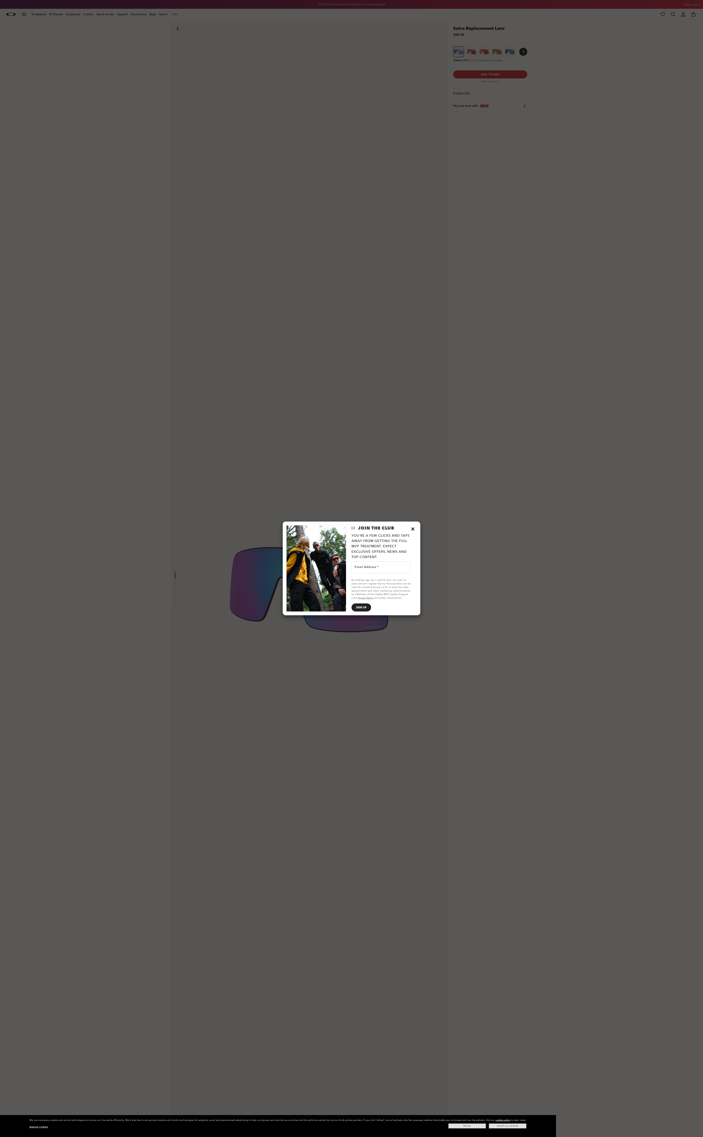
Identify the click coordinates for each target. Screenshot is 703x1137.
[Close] (413, 529)
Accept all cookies (507, 1126)
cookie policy (503, 1120)
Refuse (467, 1126)
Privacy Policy (365, 597)
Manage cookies (38, 1127)
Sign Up (361, 607)
